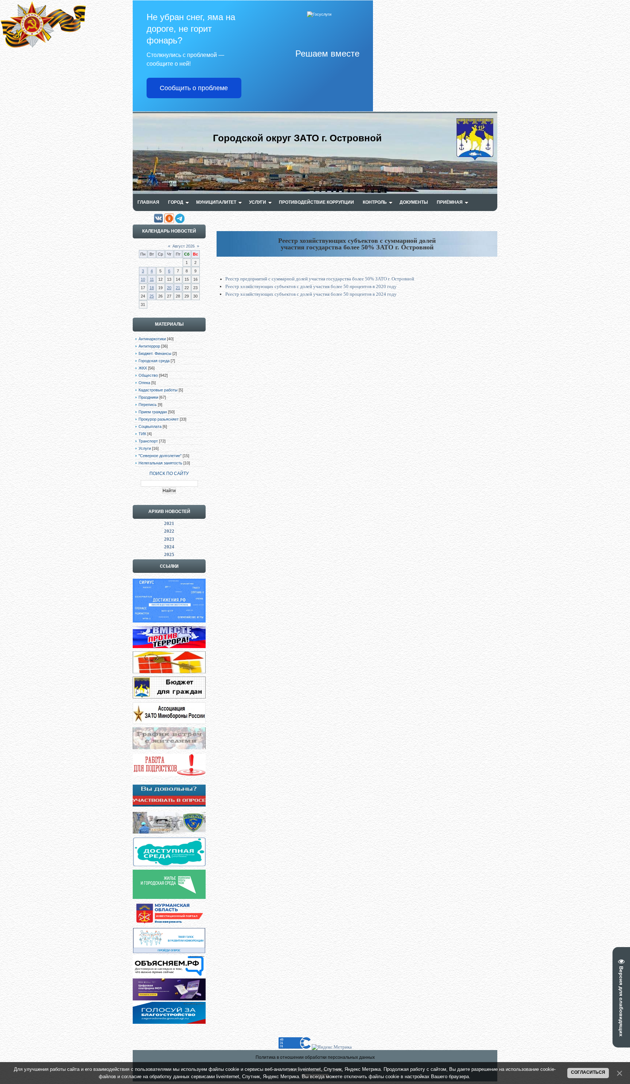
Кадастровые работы (158, 390)
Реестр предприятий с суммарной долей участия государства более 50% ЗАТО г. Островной (319, 278)
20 (169, 288)
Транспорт (148, 441)
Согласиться (588, 1072)
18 (151, 288)
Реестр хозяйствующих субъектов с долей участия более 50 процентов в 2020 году (311, 286)
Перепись (148, 404)
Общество (148, 375)
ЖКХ (143, 368)
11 (152, 279)
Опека (144, 382)
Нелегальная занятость (160, 463)
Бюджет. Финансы (155, 353)
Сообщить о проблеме (194, 88)
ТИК (142, 434)
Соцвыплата (150, 426)
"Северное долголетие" (160, 455)
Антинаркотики (152, 339)
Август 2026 (183, 246)
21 (178, 288)
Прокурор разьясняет (159, 419)
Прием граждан (153, 412)
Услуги (145, 448)
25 (151, 296)
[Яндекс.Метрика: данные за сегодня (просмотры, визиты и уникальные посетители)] (332, 1047)
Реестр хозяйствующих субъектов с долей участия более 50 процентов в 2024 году (311, 294)
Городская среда (154, 361)
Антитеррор (149, 346)
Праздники (148, 397)
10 (143, 279)
